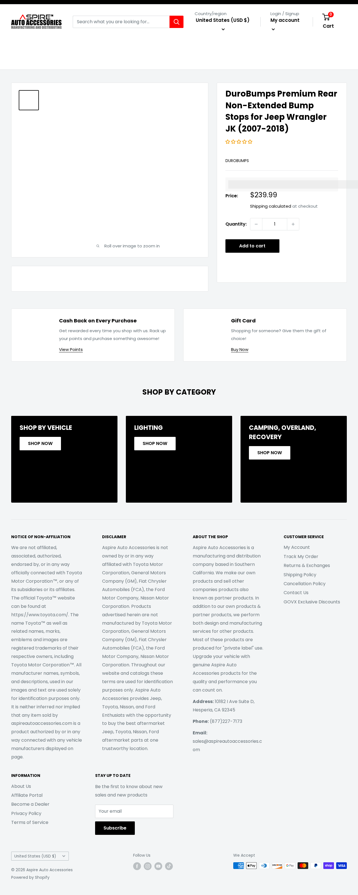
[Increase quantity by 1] (293, 224)
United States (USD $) (35, 856)
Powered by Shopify (30, 877)
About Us (21, 786)
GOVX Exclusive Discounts (312, 602)
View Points (71, 349)
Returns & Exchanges (307, 565)
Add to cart (252, 246)
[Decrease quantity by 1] (256, 224)
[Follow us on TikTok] (169, 866)
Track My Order (301, 556)
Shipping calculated (270, 206)
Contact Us (296, 592)
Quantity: (236, 224)
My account (285, 20)
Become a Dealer (30, 804)
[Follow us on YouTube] (158, 866)
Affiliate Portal (27, 795)
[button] (239, 142)
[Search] (176, 22)
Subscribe (114, 828)
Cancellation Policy (305, 583)
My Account (297, 547)
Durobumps (237, 160)
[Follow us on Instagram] (148, 866)
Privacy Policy (26, 813)
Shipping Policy (300, 574)
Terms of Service (29, 822)
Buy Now (239, 349)
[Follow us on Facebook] (137, 866)
